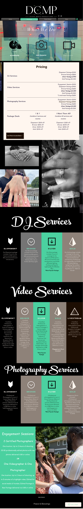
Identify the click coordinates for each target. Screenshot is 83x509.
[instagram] (61, 16)
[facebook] (59, 16)
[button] (74, 338)
